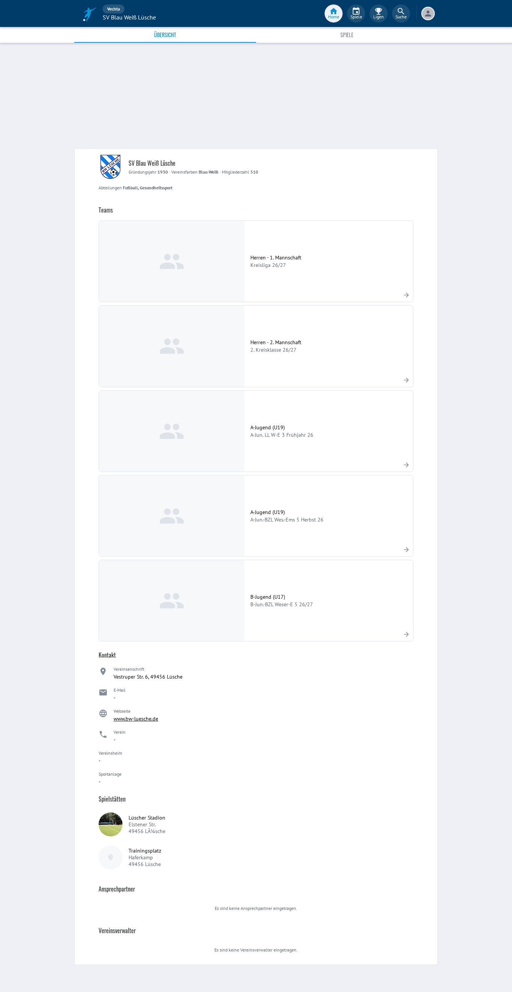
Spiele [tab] (346, 35)
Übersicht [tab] (165, 35)
